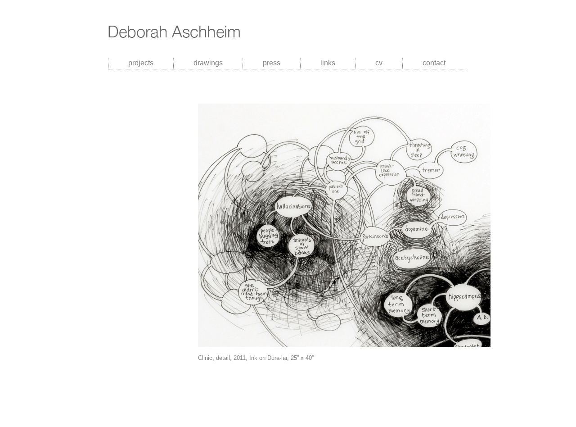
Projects (140, 63)
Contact (434, 63)
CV (378, 63)
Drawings (208, 63)
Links (327, 63)
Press (271, 63)
